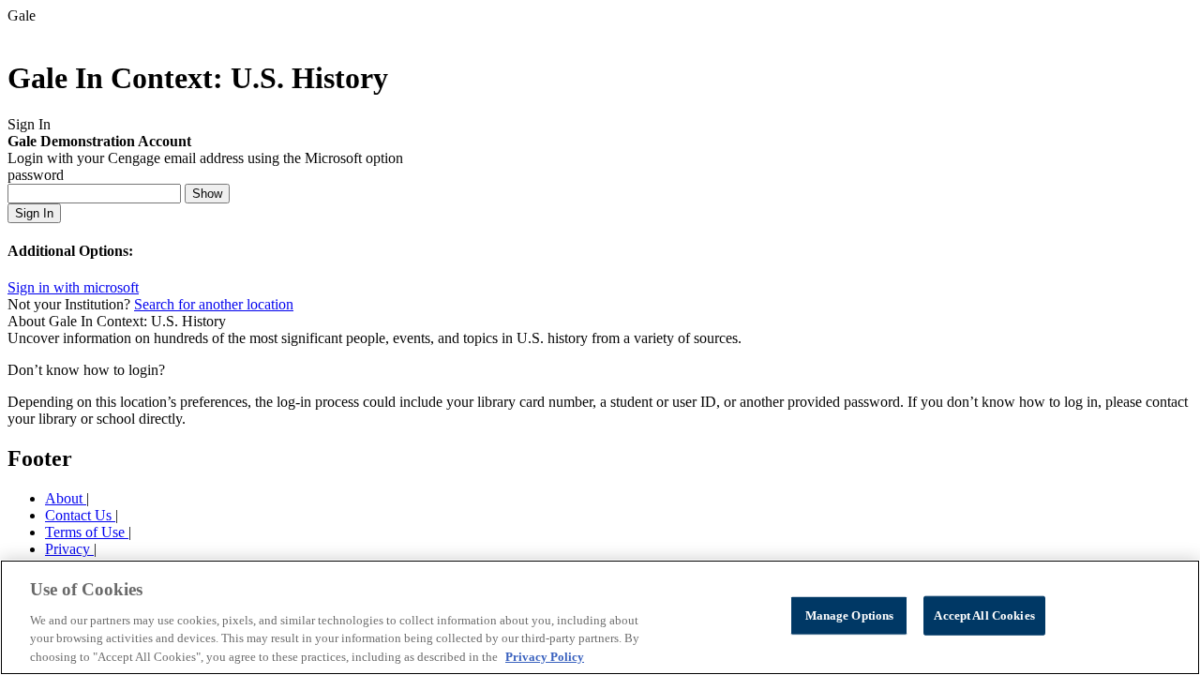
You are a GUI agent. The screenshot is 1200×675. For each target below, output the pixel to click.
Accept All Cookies (984, 615)
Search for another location (213, 304)
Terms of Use (86, 532)
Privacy (69, 549)
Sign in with (73, 287)
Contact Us (80, 515)
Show (207, 194)
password (36, 175)
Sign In (34, 213)
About (65, 498)
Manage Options (849, 615)
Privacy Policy (544, 656)
